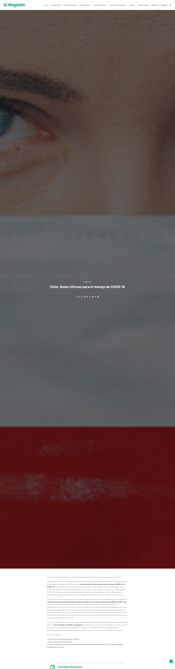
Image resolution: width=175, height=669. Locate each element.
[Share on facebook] (77, 297)
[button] (170, 5)
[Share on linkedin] (87, 297)
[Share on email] (98, 297)
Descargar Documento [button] (70, 666)
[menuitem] (46, 5)
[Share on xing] (95, 297)
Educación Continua (70, 5)
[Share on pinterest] (85, 297)
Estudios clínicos (84, 5)
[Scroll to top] (171, 661)
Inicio (46, 5)
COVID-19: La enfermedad (159, 5)
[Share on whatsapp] (90, 297)
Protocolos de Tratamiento (117, 5)
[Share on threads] (82, 297)
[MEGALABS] (14, 5)
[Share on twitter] (79, 297)
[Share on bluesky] (93, 297)
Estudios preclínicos (99, 5)
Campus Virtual (56, 5)
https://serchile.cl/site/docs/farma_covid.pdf (63, 639)
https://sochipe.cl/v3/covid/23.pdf (60, 642)
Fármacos (132, 5)
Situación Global (143, 5)
